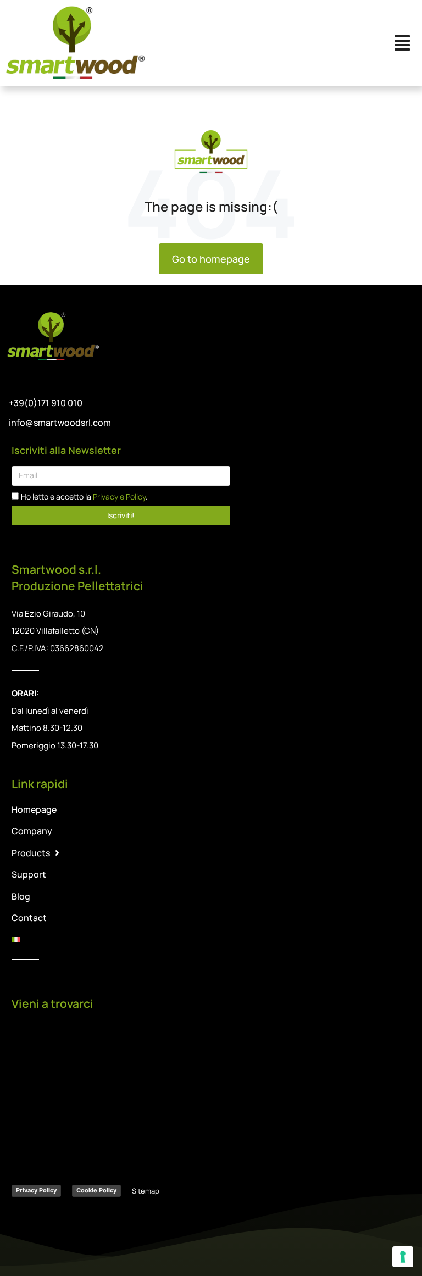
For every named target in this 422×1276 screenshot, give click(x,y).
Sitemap (145, 1191)
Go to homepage (211, 258)
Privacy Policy (36, 1190)
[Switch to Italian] (211, 939)
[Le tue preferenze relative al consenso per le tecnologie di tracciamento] (402, 1256)
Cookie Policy (96, 1190)
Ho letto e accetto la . (84, 496)
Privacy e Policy (119, 496)
